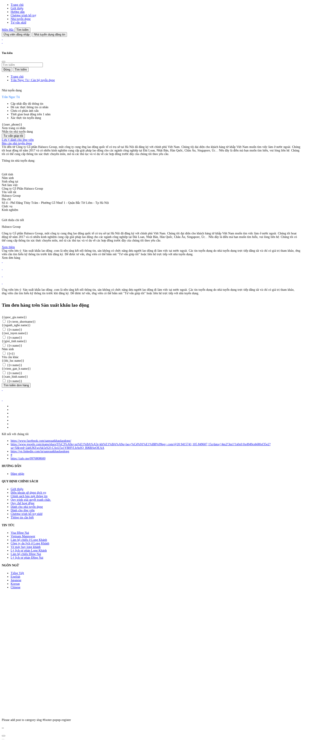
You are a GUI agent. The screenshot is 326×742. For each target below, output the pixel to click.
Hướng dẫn (18, 12)
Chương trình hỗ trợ (23, 15)
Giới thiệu (17, 8)
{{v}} (10, 353)
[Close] (3, 61)
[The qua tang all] (2, 268)
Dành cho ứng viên (23, 510)
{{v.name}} (14, 329)
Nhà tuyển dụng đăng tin (49, 34)
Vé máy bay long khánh (26, 547)
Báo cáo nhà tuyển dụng (17, 143)
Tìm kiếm (22, 29)
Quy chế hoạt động (22, 503)
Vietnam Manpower (23, 536)
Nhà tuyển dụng (21, 19)
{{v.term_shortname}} (21, 321)
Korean (15, 583)
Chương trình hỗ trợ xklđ (26, 514)
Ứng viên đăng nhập (16, 34)
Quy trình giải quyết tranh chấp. (31, 499)
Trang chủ (17, 4)
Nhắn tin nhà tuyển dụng (17, 131)
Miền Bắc (8, 29)
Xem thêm (8, 247)
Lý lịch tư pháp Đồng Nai (27, 557)
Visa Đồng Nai (20, 532)
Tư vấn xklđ (18, 22)
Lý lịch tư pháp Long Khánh (29, 550)
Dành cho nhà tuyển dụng (27, 506)
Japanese (16, 580)
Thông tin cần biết (22, 517)
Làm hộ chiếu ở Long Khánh (29, 540)
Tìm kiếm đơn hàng (16, 385)
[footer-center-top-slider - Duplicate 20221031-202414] (2, 275)
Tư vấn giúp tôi (13, 135)
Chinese (15, 587)
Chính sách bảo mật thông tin (29, 496)
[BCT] (2, 399)
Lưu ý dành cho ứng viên (18, 139)
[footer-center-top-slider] (2, 261)
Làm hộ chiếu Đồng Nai (26, 554)
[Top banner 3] (2, 42)
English (15, 576)
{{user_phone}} (12, 124)
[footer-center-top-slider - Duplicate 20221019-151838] (2, 282)
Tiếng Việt (17, 573)
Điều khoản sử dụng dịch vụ (28, 492)
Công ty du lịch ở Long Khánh (30, 543)
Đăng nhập (17, 473)
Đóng (7, 69)
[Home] (2, 38)
